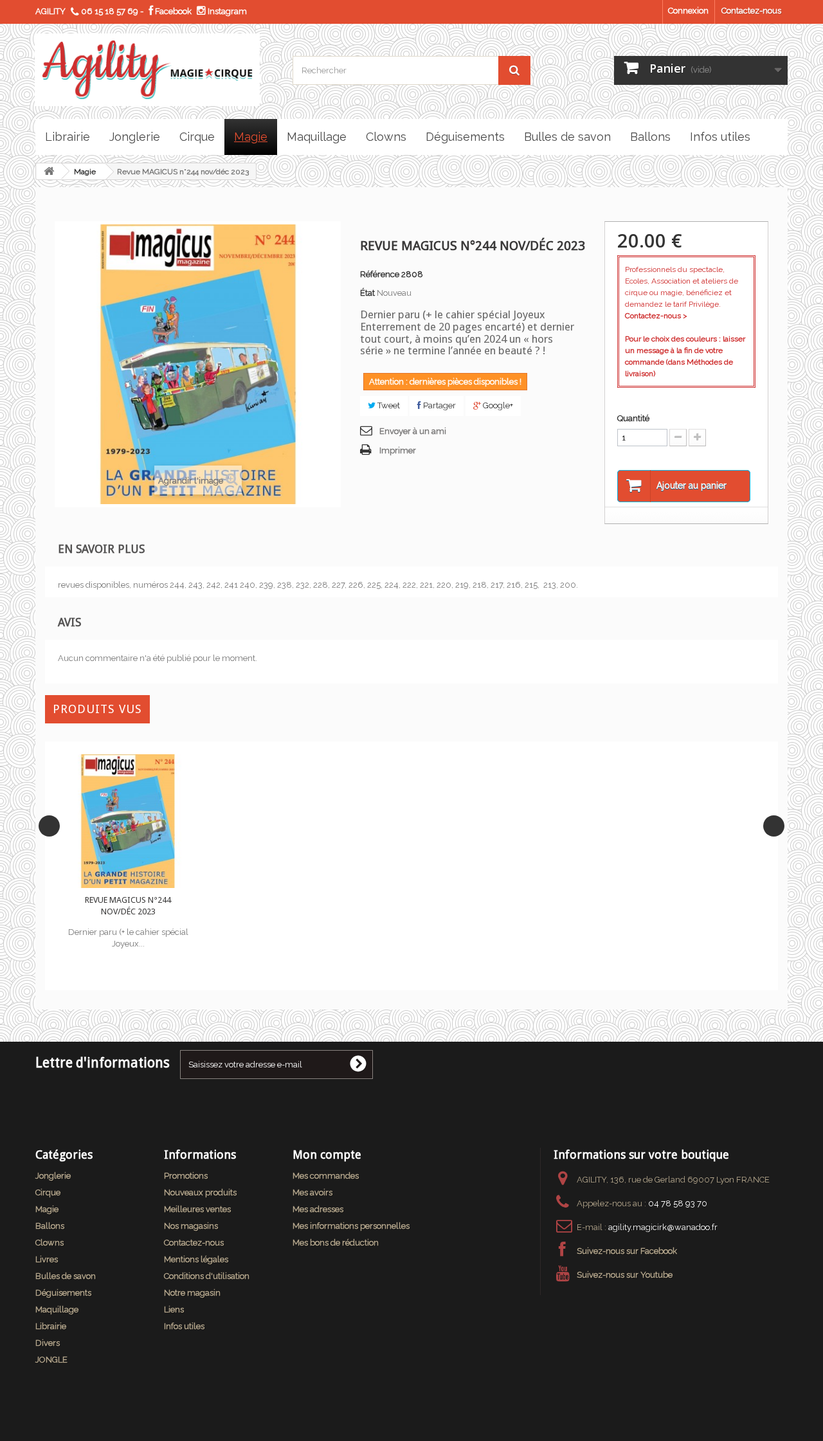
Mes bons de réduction (336, 1242)
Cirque (47, 1192)
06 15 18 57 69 (109, 11)
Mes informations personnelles (351, 1226)
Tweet (387, 405)
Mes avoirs (312, 1192)
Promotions (186, 1176)
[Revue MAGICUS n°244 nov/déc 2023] (128, 821)
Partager (438, 405)
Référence (379, 274)
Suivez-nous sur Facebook (627, 1251)
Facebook (172, 11)
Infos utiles (184, 1326)
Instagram (226, 11)
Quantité (633, 418)
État (367, 293)
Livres (46, 1259)
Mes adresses (318, 1209)
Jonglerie (53, 1176)
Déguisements (63, 1293)
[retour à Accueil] (49, 171)
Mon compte (327, 1154)
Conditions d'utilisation (206, 1276)
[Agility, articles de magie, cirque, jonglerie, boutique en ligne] (154, 69)
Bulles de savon (65, 1276)
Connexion (688, 10)
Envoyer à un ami (412, 431)
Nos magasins (191, 1226)
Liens (174, 1309)
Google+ (497, 405)
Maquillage (56, 1309)
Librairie (50, 1326)
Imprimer (397, 450)
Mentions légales (196, 1259)
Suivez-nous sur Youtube (625, 1275)
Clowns (49, 1242)
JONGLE (51, 1359)
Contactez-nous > (656, 315)
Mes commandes (326, 1176)
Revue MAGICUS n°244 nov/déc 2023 (128, 905)
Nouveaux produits (200, 1192)
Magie (85, 171)
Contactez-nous (751, 10)
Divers (47, 1343)
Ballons (49, 1226)
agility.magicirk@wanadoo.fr (663, 1227)
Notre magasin (192, 1293)
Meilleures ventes (197, 1209)
